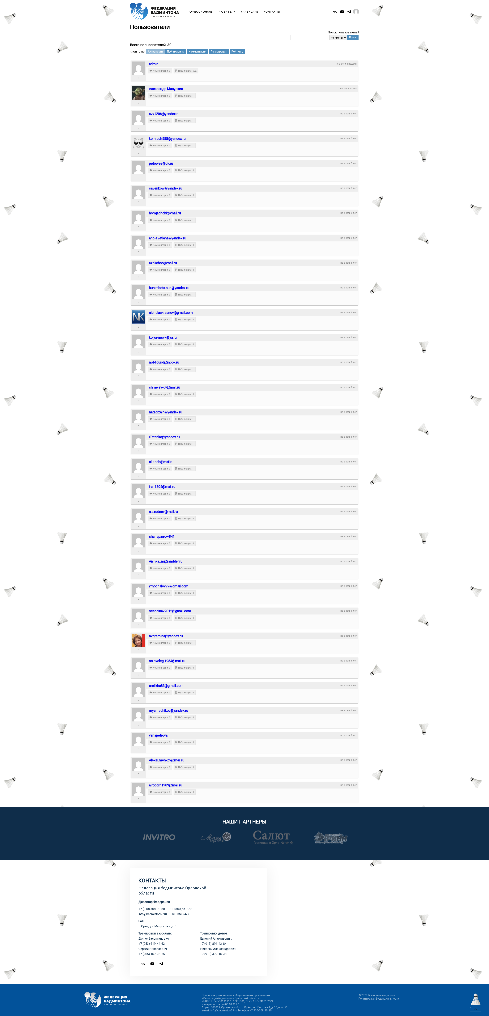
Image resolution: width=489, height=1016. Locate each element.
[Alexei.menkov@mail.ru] (138, 764)
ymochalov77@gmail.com (168, 586)
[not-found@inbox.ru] (138, 366)
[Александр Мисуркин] (138, 93)
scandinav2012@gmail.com (170, 611)
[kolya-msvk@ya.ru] (138, 341)
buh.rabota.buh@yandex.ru (169, 288)
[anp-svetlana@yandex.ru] (138, 242)
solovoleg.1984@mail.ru (167, 661)
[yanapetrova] (138, 739)
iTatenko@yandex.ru (164, 437)
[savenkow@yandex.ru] (138, 192)
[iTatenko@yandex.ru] (138, 441)
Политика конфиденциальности (379, 998)
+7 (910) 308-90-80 (151, 909)
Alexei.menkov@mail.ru (166, 760)
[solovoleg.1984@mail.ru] (138, 665)
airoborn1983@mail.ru (165, 785)
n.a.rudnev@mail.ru (163, 512)
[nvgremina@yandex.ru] (138, 640)
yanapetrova (158, 735)
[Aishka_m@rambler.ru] (138, 565)
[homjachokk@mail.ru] (138, 217)
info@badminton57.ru (152, 914)
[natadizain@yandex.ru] (138, 416)
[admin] (138, 68)
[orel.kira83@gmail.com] (138, 690)
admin (153, 64)
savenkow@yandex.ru (165, 188)
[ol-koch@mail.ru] (138, 466)
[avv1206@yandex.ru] (138, 118)
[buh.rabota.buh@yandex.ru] (138, 292)
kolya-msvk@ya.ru (163, 337)
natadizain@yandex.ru (165, 412)
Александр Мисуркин (166, 89)
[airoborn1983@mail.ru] (138, 789)
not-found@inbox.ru (164, 362)
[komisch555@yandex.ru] (138, 143)
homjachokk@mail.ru (165, 213)
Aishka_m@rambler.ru (165, 561)
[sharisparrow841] (138, 540)
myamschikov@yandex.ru (168, 710)
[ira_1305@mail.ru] (138, 491)
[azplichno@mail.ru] (138, 267)
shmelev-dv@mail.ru (164, 387)
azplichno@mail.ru (163, 263)
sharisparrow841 (162, 536)
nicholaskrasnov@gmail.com (171, 313)
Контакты (272, 11)
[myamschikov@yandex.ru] (138, 714)
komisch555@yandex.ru (167, 139)
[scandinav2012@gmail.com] (138, 615)
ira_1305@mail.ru (162, 487)
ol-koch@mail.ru (161, 462)
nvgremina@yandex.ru (166, 636)
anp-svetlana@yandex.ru (167, 238)
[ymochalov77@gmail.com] (138, 590)
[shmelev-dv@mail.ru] (138, 391)
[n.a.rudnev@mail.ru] (138, 516)
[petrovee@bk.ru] (138, 167)
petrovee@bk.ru (161, 163)
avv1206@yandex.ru (164, 114)
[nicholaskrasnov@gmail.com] (138, 317)
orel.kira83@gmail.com (166, 686)
